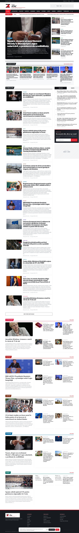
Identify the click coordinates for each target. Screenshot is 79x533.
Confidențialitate (63, 516)
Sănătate (59, 11)
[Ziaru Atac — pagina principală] (26, 6)
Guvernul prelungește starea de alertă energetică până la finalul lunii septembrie (48, 363)
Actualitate (14, 11)
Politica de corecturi (47, 522)
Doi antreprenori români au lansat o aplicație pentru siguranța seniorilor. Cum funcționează (68, 441)
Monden (53, 11)
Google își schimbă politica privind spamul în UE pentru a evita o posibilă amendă (36, 243)
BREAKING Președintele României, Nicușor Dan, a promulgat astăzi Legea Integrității (52, 76)
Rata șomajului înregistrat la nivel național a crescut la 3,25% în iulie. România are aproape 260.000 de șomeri (48, 480)
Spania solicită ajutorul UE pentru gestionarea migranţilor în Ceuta (67, 32)
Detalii (47, 529)
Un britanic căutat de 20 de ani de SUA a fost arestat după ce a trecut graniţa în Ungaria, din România (67, 53)
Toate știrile (72, 319)
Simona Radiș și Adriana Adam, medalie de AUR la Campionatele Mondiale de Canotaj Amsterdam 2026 (44, 14)
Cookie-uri (62, 517)
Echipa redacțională (47, 517)
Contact (45, 519)
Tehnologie (66, 11)
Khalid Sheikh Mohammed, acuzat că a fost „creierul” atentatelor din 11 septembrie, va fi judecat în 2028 (68, 418)
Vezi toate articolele (29, 314)
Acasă (7, 11)
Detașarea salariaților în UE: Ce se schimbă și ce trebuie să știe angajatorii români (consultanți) (68, 455)
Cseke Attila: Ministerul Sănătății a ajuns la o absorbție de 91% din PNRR (37, 262)
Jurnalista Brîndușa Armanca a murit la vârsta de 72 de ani (36, 299)
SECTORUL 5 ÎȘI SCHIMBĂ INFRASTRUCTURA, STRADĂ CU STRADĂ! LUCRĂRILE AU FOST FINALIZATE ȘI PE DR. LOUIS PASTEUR (48, 345)
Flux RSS (61, 519)
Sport (48, 11)
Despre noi (45, 516)
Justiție (27, 11)
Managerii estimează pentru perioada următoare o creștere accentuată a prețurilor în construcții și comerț (68, 403)
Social (38, 11)
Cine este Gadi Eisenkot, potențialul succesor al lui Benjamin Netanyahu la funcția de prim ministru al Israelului (68, 379)
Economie (33, 11)
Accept (57, 529)
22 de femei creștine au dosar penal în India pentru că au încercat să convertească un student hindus (67, 22)
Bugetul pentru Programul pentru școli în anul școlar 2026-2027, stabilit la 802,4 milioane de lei (39, 76)
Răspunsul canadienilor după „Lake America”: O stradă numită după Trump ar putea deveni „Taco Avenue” (68, 364)
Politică (21, 11)
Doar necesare (51, 529)
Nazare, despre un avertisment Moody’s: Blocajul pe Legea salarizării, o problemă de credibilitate (28, 44)
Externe (43, 11)
